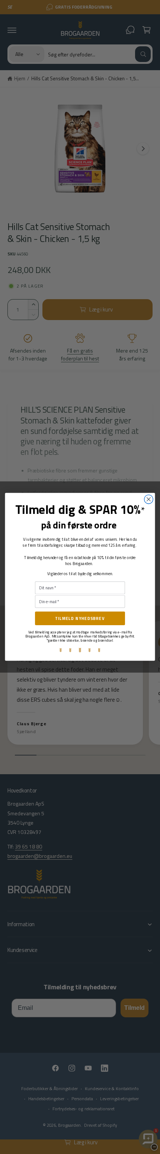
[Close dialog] (148, 499)
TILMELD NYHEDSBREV (80, 618)
